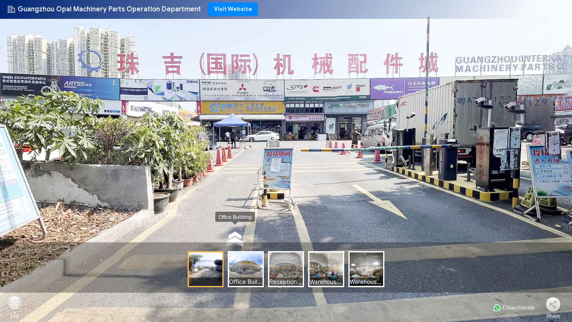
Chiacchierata (517, 308)
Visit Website (233, 9)
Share (553, 316)
